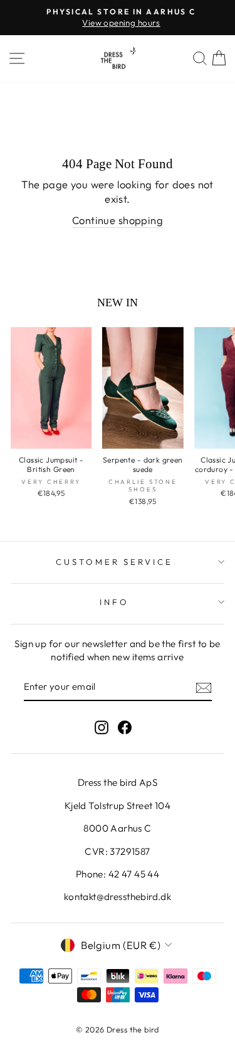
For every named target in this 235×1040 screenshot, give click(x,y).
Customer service (115, 562)
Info (114, 602)
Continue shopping (117, 220)
